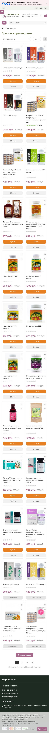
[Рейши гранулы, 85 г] (36, 54)
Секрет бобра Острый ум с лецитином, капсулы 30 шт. (12, 172)
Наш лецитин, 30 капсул (10, 327)
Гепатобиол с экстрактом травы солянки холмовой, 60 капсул (35, 533)
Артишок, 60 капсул (11, 584)
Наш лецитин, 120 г (10, 276)
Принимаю (42, 729)
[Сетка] (45, 39)
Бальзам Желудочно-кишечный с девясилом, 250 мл (13, 224)
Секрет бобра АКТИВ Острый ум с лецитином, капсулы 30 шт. (36, 119)
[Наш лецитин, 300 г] (36, 313)
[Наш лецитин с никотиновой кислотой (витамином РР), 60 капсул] (36, 209)
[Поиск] (45, 22)
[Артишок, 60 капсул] (13, 571)
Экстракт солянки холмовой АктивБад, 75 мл (12, 532)
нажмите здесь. (12, 725)
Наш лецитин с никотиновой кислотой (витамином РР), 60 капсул (35, 225)
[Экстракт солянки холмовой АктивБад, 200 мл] (36, 465)
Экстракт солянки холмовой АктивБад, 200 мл (34, 480)
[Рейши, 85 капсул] (13, 102)
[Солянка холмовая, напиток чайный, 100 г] (36, 413)
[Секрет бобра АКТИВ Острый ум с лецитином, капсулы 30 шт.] (36, 102)
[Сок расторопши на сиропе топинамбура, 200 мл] (13, 413)
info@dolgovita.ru (11, 696)
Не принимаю (29, 729)
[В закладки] (21, 46)
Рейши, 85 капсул (10, 115)
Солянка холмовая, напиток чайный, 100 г (35, 427)
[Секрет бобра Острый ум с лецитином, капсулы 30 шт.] (13, 157)
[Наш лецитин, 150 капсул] (36, 263)
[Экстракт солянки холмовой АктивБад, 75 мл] (13, 517)
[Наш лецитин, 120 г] (13, 263)
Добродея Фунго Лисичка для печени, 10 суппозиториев (12, 629)
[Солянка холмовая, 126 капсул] (36, 157)
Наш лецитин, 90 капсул (10, 377)
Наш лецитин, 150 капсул (33, 277)
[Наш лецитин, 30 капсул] (13, 313)
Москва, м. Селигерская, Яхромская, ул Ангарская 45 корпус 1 (25, 706)
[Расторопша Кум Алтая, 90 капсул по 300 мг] (36, 363)
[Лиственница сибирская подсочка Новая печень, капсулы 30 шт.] (36, 613)
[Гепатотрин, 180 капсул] (36, 571)
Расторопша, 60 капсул (12, 68)
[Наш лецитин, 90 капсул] (13, 363)
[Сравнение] (41, 8)
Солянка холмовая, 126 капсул (35, 171)
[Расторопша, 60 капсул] (13, 54)
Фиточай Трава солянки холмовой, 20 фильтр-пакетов (12, 480)
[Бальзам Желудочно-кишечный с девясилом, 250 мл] (13, 209)
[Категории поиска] (11, 23)
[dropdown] (3, 8)
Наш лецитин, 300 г (34, 326)
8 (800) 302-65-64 (31, 17)
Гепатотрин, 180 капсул (35, 584)
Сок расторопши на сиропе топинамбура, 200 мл (12, 428)
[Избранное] (36, 8)
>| (32, 662)
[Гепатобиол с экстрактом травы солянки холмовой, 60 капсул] (36, 517)
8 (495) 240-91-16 (31, 14)
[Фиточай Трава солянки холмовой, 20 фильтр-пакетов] (13, 465)
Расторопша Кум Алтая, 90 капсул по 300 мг (36, 377)
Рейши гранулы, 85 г (34, 68)
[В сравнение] (21, 50)
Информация (9, 679)
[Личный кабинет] (45, 8)
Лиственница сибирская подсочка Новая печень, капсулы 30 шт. (35, 630)
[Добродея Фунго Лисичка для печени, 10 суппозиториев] (13, 613)
